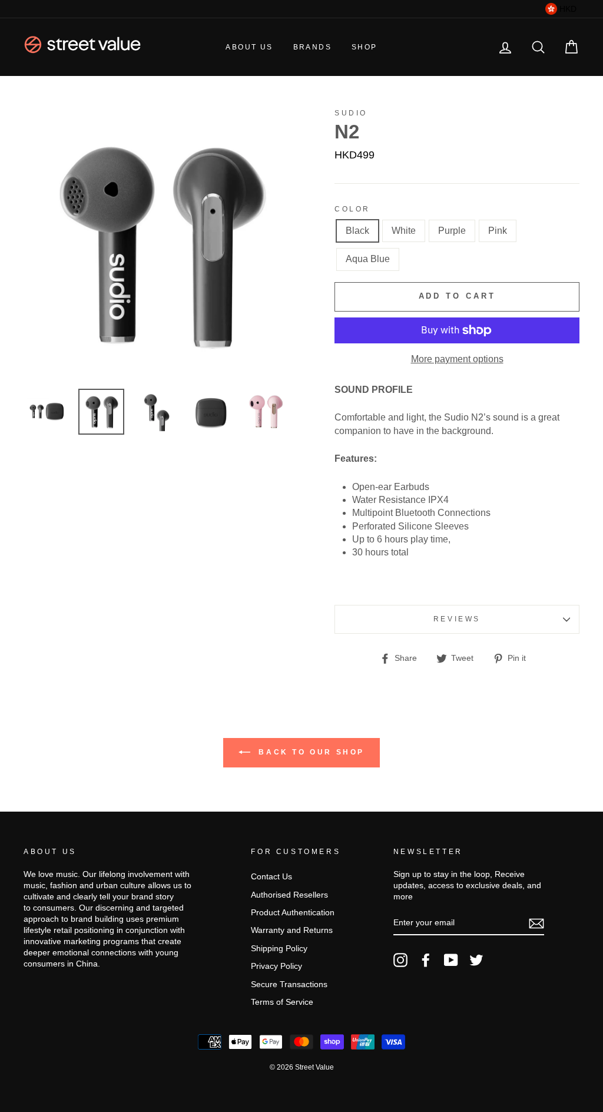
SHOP (364, 47)
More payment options (457, 359)
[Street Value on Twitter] (476, 960)
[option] (159, 244)
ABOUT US (249, 47)
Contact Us (271, 876)
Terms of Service (282, 1002)
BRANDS (312, 47)
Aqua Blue (368, 259)
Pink (497, 231)
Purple (452, 231)
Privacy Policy (276, 966)
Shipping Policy (279, 948)
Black (357, 231)
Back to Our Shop (310, 753)
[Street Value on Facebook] (426, 960)
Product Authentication (292, 912)
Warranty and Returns (292, 930)
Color (352, 209)
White (404, 231)
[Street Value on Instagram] (400, 960)
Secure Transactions (289, 984)
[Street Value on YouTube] (451, 960)
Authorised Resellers (289, 895)
